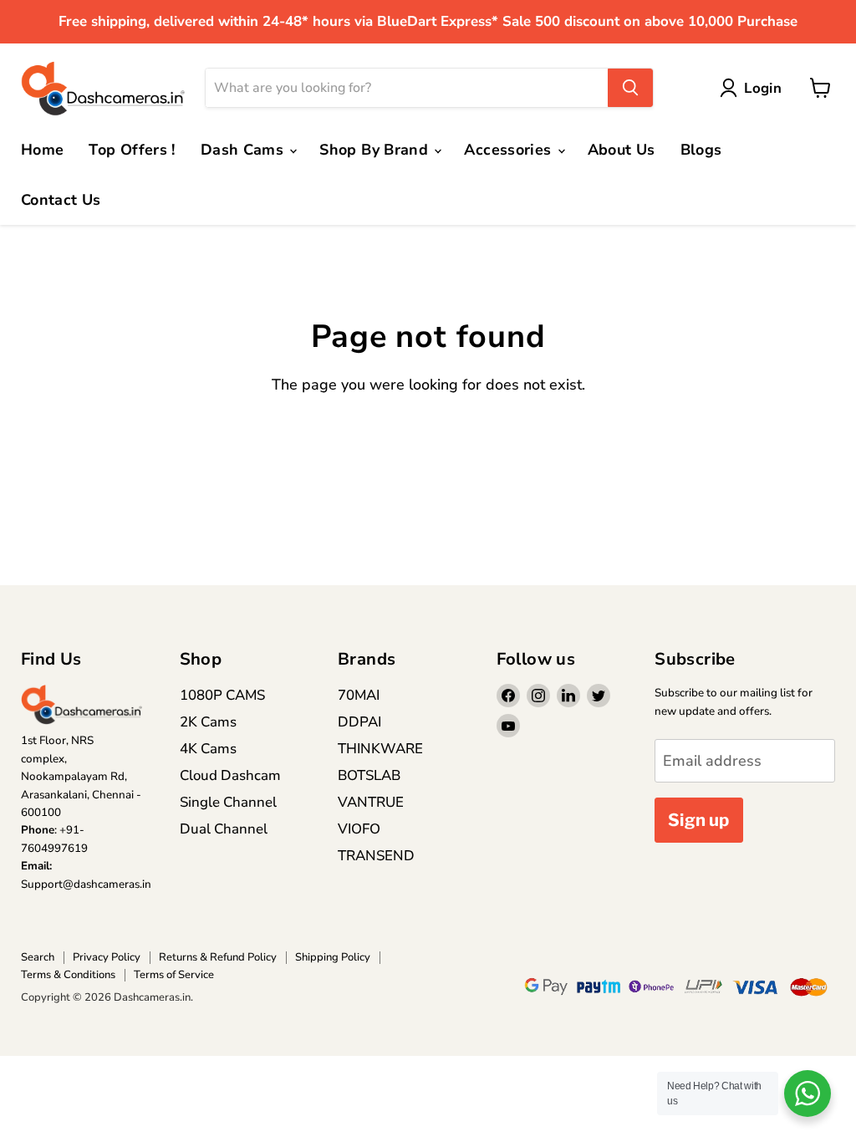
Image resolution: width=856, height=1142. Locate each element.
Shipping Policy (332, 957)
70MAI (359, 695)
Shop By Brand (375, 150)
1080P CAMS (222, 695)
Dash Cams (244, 150)
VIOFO (359, 829)
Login (763, 88)
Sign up (698, 819)
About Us (621, 150)
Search (37, 957)
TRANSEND (376, 855)
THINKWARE (380, 748)
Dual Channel (224, 829)
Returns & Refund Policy (218, 957)
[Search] (630, 88)
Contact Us (61, 200)
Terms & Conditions (68, 974)
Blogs (701, 150)
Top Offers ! (132, 150)
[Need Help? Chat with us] (807, 1093)
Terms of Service (174, 974)
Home (42, 150)
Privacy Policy (106, 957)
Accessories (509, 150)
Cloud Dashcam (230, 775)
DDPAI (359, 722)
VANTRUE (371, 802)
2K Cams (208, 722)
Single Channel (228, 802)
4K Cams (208, 748)
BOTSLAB (369, 775)
